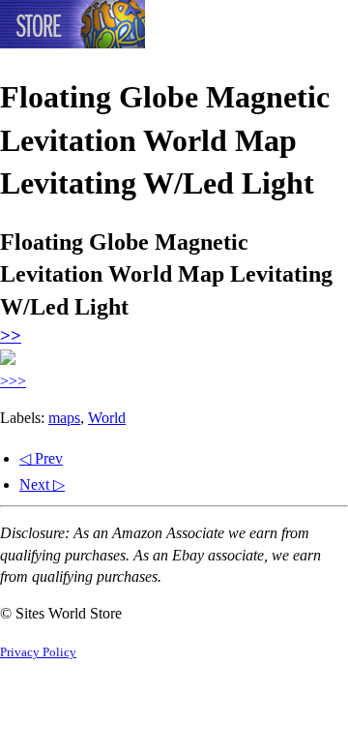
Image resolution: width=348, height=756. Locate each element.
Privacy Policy (38, 652)
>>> (13, 381)
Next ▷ (42, 484)
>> (10, 335)
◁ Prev (41, 458)
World (107, 417)
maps (64, 417)
